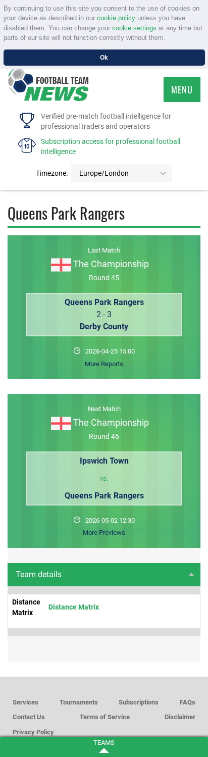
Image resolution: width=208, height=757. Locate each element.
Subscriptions (139, 702)
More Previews (104, 532)
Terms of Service (105, 717)
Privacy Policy (33, 732)
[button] (169, 38)
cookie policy (116, 18)
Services (25, 702)
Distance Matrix (73, 607)
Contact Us (29, 717)
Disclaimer (180, 717)
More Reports (104, 364)
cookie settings (134, 28)
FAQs (187, 702)
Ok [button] (104, 57)
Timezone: (52, 173)
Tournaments (79, 702)
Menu (182, 89)
